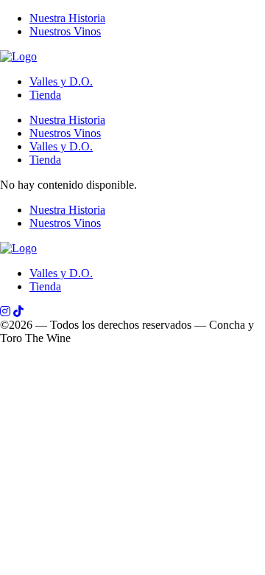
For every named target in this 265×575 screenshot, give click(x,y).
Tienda (45, 94)
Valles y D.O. (61, 81)
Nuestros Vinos (65, 31)
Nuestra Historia (67, 18)
